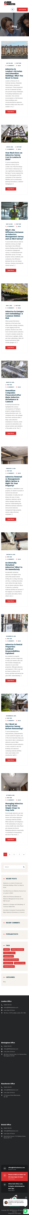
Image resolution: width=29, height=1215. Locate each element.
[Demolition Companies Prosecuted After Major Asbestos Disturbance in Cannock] (14, 369)
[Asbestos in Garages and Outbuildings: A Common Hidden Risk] (14, 292)
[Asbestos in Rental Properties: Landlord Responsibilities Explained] (14, 623)
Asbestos (6, 949)
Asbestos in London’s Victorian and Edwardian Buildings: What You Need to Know (14, 73)
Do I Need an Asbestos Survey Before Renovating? (14, 726)
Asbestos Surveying (19, 963)
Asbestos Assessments (17, 949)
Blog (19, 65)
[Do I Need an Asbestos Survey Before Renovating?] (14, 702)
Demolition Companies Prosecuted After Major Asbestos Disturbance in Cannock (13, 396)
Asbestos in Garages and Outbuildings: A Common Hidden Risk (14, 314)
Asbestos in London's (9, 953)
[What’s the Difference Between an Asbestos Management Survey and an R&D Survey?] (14, 211)
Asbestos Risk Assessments (11, 959)
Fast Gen (18, 63)
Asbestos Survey (8, 963)
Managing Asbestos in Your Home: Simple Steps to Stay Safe (14, 806)
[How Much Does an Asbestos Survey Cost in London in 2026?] (14, 134)
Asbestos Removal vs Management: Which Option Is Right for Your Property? (13, 481)
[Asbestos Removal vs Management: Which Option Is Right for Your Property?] (14, 455)
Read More (11, 111)
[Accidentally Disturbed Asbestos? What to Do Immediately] (14, 541)
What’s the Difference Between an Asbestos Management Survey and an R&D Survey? (14, 234)
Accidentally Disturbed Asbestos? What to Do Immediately (13, 566)
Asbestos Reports (8, 956)
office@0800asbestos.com (11, 1007)
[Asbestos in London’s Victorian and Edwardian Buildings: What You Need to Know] (14, 50)
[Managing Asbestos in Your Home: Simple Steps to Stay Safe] (14, 782)
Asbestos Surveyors (9, 966)
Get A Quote (22, 9)
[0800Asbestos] (9, 3)
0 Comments (10, 65)
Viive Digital (18, 1213)
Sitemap (14, 1212)
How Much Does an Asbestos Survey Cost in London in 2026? (13, 156)
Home (12, 29)
